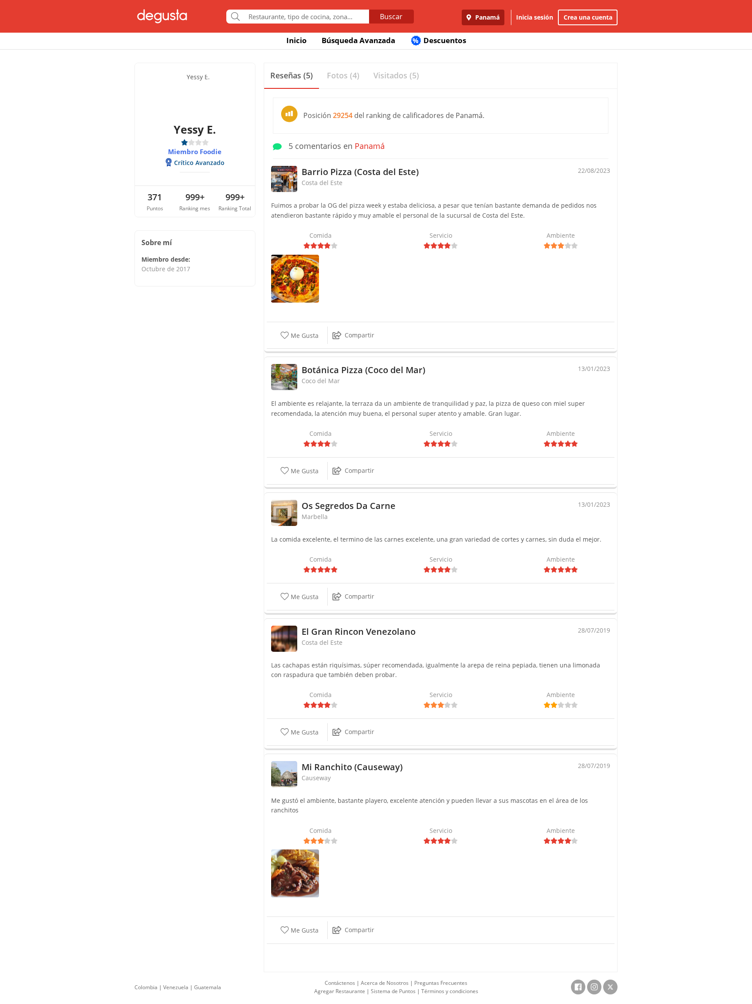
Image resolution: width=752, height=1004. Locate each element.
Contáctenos (340, 983)
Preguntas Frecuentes (440, 983)
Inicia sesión (534, 17)
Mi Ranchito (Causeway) (352, 767)
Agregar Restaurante (339, 991)
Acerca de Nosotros (385, 983)
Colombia (146, 987)
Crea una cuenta (588, 17)
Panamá (486, 17)
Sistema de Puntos (393, 991)
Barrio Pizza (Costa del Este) (360, 172)
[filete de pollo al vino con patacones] (295, 873)
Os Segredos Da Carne (349, 506)
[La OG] (295, 278)
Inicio (296, 40)
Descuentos (439, 40)
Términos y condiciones (449, 991)
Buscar (391, 16)
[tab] (291, 76)
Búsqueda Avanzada (358, 40)
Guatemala (207, 987)
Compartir (359, 335)
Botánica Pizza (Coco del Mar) (363, 370)
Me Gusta (304, 335)
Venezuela (175, 987)
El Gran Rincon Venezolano (359, 631)
